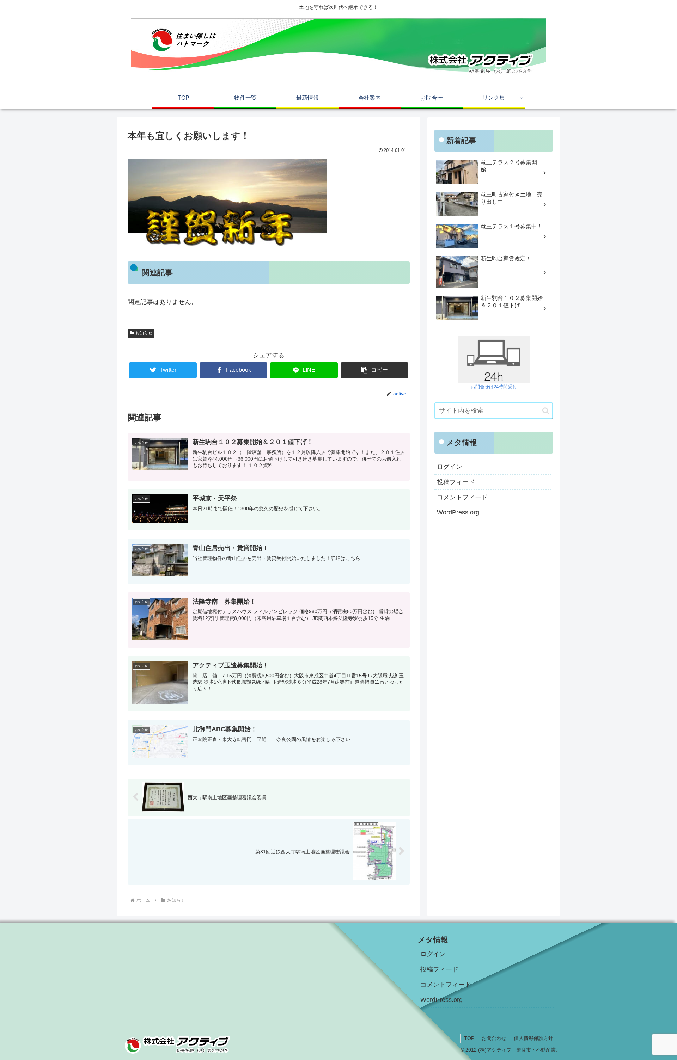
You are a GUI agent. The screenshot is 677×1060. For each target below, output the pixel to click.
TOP (469, 1038)
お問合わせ (494, 1038)
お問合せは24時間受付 (494, 386)
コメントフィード (462, 497)
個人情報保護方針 (533, 1038)
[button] (545, 411)
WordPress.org (458, 512)
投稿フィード (456, 482)
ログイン (449, 466)
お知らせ (143, 333)
